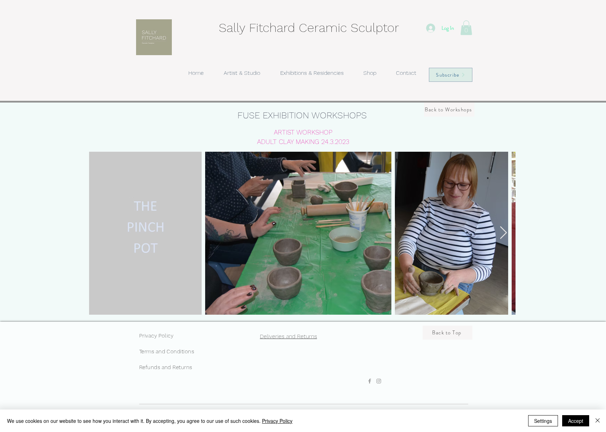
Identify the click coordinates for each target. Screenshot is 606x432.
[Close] (597, 420)
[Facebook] (369, 381)
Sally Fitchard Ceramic (285, 27)
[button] (466, 27)
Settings (543, 420)
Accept (575, 420)
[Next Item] (503, 233)
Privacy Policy (277, 420)
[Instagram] (379, 381)
